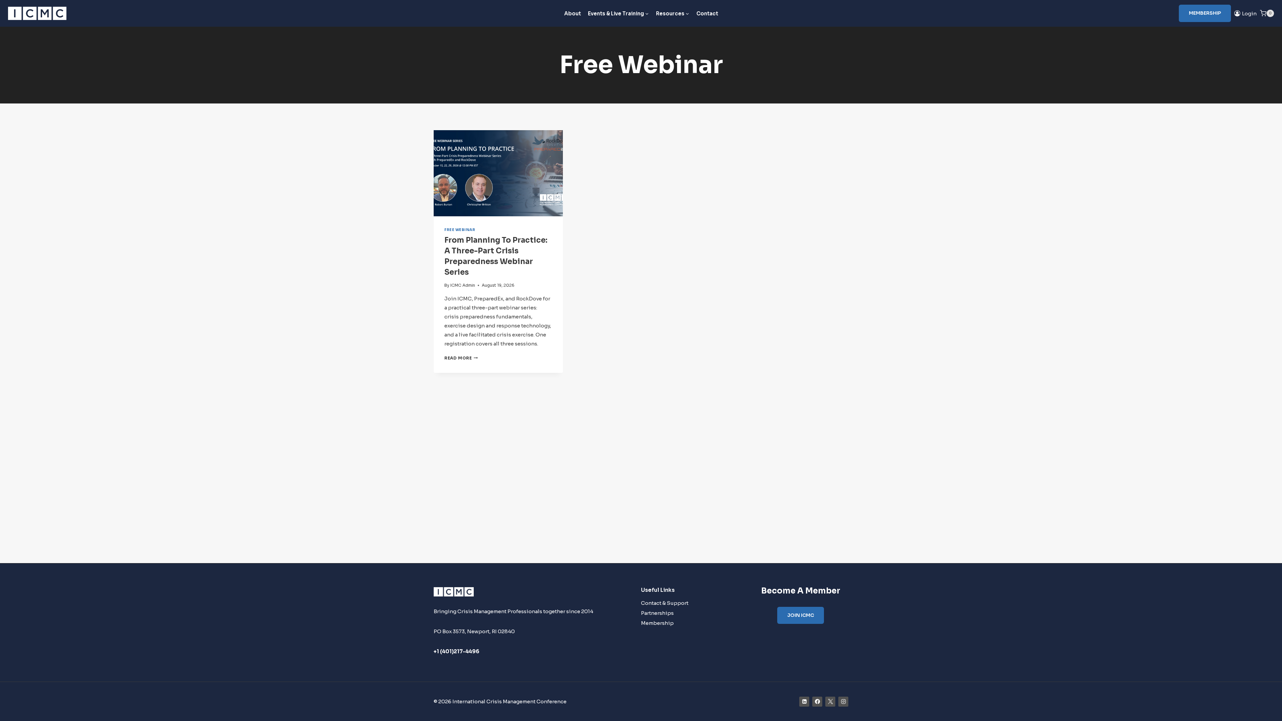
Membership (1205, 13)
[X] (830, 702)
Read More (461, 357)
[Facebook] (817, 702)
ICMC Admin (462, 285)
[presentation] (498, 173)
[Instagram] (843, 702)
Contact (707, 13)
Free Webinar (459, 230)
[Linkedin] (804, 702)
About (572, 13)
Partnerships (657, 613)
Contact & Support (664, 603)
